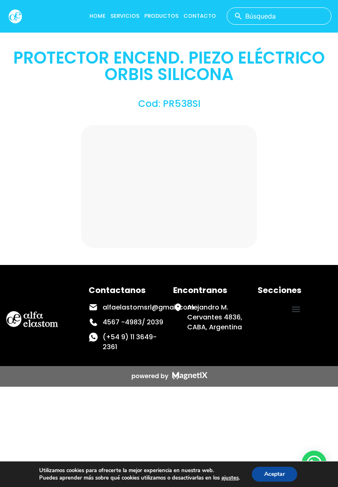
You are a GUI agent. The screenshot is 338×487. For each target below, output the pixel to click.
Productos (161, 16)
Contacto (199, 16)
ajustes (230, 478)
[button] (296, 309)
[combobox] (279, 16)
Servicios (124, 16)
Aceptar (274, 474)
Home (97, 16)
